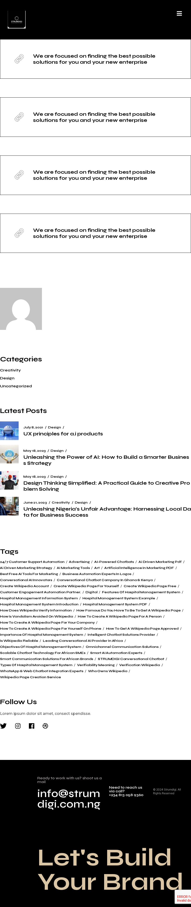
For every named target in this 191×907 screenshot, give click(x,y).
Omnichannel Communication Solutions (122, 647)
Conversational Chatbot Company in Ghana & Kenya (105, 580)
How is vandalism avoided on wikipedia (36, 616)
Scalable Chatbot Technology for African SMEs (42, 653)
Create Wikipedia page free (150, 586)
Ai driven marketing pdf (160, 562)
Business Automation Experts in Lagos (96, 574)
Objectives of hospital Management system (40, 647)
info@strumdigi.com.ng (68, 798)
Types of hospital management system (36, 665)
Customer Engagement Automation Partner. (40, 592)
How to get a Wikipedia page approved (142, 628)
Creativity (10, 370)
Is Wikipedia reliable (19, 640)
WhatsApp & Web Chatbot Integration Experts (41, 671)
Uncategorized (16, 386)
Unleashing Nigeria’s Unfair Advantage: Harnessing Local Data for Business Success (107, 512)
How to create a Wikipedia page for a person (120, 616)
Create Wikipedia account (24, 586)
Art (97, 568)
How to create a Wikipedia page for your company (47, 622)
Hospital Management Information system (39, 598)
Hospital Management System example (118, 598)
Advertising (79, 562)
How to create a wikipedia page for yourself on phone (50, 628)
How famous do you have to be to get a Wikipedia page (128, 610)
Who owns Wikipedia (107, 671)
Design (7, 378)
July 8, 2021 (33, 427)
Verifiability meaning (96, 665)
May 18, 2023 (34, 451)
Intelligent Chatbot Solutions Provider (121, 634)
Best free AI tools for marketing (29, 574)
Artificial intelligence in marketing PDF (139, 568)
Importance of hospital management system (41, 634)
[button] (179, 13)
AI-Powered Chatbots (114, 562)
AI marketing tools (73, 568)
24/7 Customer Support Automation (32, 562)
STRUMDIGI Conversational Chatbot (131, 659)
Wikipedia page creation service (30, 677)
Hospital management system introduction (39, 604)
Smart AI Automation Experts (116, 653)
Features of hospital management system (141, 592)
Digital (91, 592)
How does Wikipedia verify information (36, 610)
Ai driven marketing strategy (26, 568)
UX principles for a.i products (63, 434)
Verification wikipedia (139, 665)
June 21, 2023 (35, 503)
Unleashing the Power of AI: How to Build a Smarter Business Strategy (106, 460)
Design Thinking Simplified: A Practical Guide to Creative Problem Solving (106, 486)
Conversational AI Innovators (26, 580)
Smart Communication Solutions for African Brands (46, 659)
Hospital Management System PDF (115, 604)
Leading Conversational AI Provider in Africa (83, 640)
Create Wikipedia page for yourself (86, 586)
